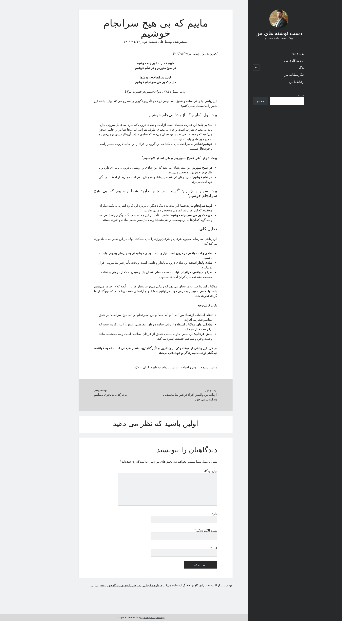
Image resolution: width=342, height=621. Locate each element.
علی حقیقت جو (154, 41)
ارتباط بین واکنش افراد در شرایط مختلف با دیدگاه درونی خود (190, 397)
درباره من (298, 53)
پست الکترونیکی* (205, 530)
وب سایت (210, 547)
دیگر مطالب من (294, 74)
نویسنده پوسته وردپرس (153, 617)
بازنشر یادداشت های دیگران (161, 367)
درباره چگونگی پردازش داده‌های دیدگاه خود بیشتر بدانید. (126, 585)
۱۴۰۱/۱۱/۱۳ (132, 41)
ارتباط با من (296, 82)
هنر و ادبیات (188, 367)
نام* (214, 513)
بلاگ (301, 67)
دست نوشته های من (278, 33)
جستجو (300, 95)
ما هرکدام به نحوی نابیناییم (110, 394)
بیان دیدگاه (210, 471)
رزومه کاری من (294, 60)
